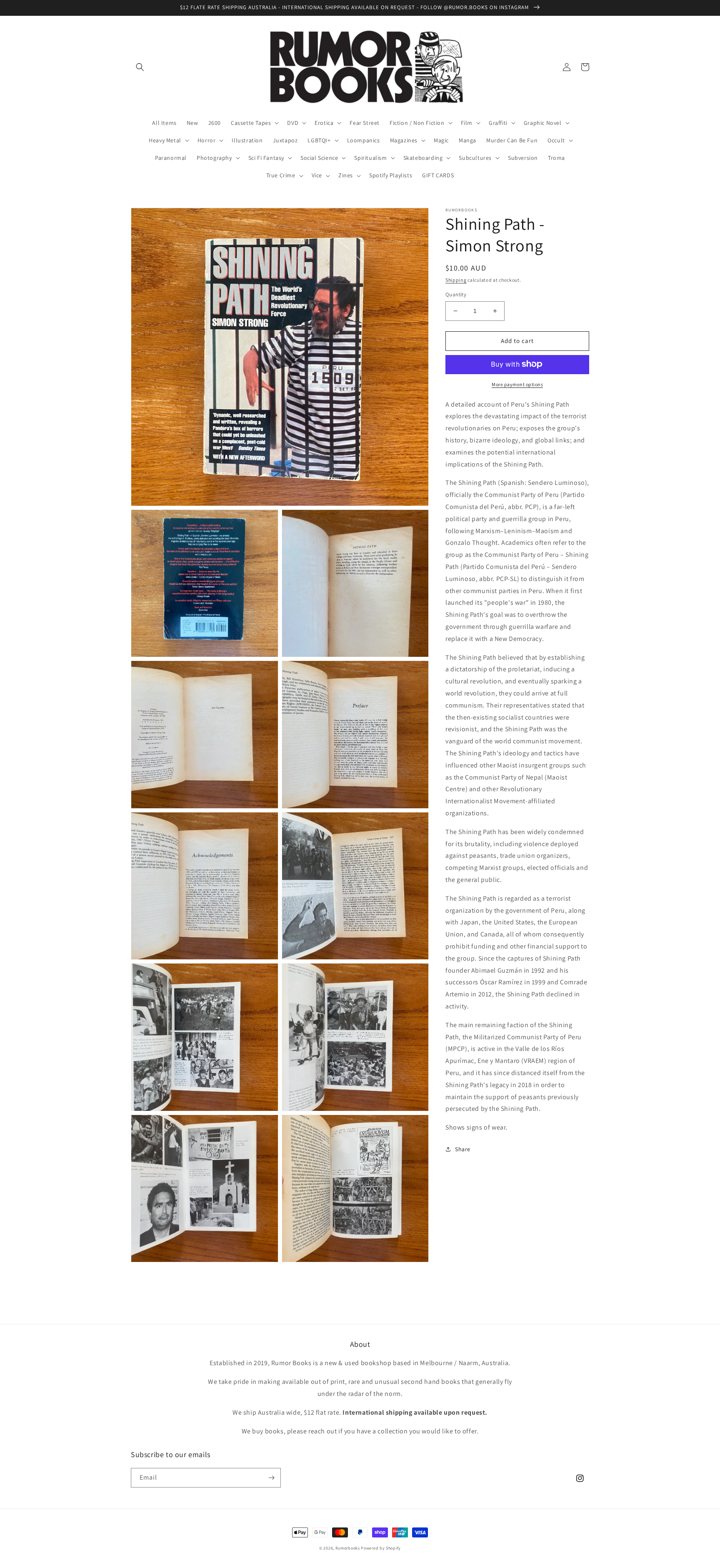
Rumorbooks (347, 1548)
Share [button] (462, 1149)
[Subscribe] (271, 1478)
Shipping (456, 280)
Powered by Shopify (381, 1548)
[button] (140, 67)
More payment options (517, 384)
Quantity (455, 294)
